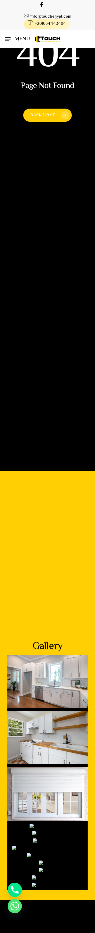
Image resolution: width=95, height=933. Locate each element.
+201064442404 (45, 281)
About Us (48, 608)
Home (49, 598)
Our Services (48, 618)
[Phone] (15, 890)
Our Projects (48, 628)
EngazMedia (73, 929)
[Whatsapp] (15, 906)
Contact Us (48, 637)
